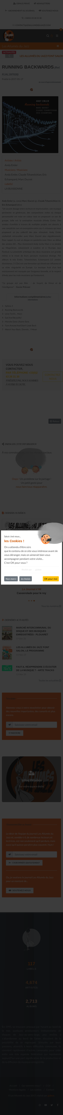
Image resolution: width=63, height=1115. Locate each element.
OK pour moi (50, 578)
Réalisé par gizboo (31, 569)
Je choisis (25, 578)
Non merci (11, 578)
